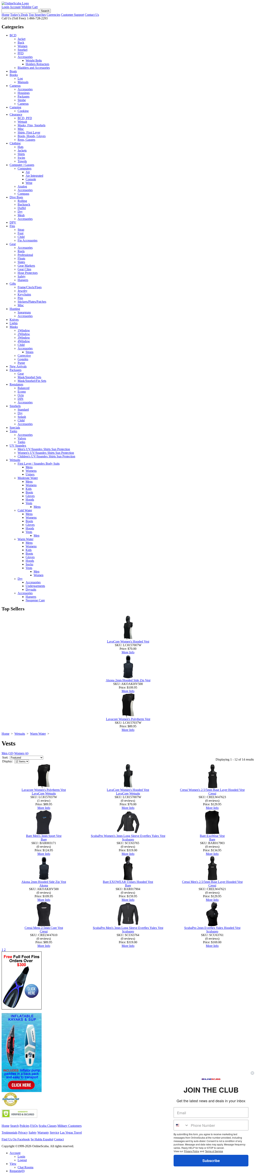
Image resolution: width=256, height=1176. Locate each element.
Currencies (53, 14)
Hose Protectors (28, 273)
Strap (21, 229)
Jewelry (22, 291)
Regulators (16, 384)
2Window (24, 334)
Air (28, 172)
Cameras (15, 85)
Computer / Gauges (22, 165)
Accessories (25, 57)
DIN (20, 398)
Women (22, 46)
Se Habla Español (42, 1139)
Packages (23, 96)
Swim (21, 157)
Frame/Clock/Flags (30, 287)
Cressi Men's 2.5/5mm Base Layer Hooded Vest (212, 881)
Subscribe (211, 1160)
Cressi (212, 793)
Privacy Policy (191, 1151)
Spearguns (24, 312)
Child (21, 237)
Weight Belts (34, 60)
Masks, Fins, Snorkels (31, 125)
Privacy (23, 1132)
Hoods (30, 499)
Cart (35, 7)
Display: (7, 761)
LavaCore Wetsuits (44, 793)
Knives (14, 319)
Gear (13, 244)
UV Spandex (18, 445)
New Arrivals (18, 366)
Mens (29, 467)
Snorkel (22, 49)
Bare (44, 839)
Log (20, 78)
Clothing (15, 143)
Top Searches (37, 14)
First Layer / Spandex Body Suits (39, 463)
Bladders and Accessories (34, 67)
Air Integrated (34, 175)
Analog (22, 186)
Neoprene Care (35, 600)
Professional (25, 255)
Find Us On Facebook (16, 1139)
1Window (24, 330)
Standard (23, 409)
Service (54, 1132)
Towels (22, 161)
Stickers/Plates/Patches (32, 301)
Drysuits (31, 589)
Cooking (23, 111)
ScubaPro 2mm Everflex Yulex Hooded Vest (212, 927)
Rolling (22, 201)
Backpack (24, 204)
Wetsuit (22, 121)
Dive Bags (16, 197)
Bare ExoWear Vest (212, 836)
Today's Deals (19, 14)
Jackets (22, 150)
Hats (20, 147)
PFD (21, 53)
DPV (13, 222)
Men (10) (7, 753)
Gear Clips (24, 269)
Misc (21, 129)
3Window (24, 337)
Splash (22, 416)
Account (15, 7)
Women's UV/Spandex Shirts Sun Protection (46, 452)
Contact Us (92, 14)
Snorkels (15, 406)
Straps (29, 352)
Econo (22, 391)
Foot (20, 233)
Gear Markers (26, 265)
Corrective (24, 355)
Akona (43, 885)
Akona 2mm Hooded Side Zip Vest (128, 680)
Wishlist (26, 7)
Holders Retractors (37, 64)
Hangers (23, 280)
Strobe (22, 100)
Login (5, 7)
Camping (15, 107)
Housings (24, 93)
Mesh (21, 215)
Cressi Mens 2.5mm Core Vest (44, 927)
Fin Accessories (27, 240)
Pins (20, 298)
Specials (15, 427)
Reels (21, 251)
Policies (24, 1125)
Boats (13, 71)
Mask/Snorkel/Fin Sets (32, 380)
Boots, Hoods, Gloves (32, 136)
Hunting (15, 308)
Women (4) (21, 753)
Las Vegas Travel (71, 1132)
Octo (21, 395)
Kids (29, 488)
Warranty (43, 1132)
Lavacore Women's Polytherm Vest (128, 719)
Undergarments (35, 586)
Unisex (30, 474)
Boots (29, 492)
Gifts (13, 283)
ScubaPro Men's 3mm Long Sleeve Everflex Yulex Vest (128, 927)
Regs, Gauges (26, 139)
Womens (31, 470)
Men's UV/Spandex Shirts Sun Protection (44, 449)
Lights (14, 323)
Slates (21, 262)
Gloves (30, 496)
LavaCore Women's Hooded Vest (128, 641)
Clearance (16, 114)
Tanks (13, 431)
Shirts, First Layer (29, 132)
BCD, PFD (25, 118)
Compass (23, 193)
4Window (24, 341)
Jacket (21, 39)
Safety (22, 276)
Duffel (22, 208)
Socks (29, 564)
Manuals (23, 82)
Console (31, 179)
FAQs (34, 1125)
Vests (29, 503)
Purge (21, 362)
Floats (21, 258)
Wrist (29, 183)
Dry (20, 211)
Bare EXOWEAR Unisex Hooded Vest (128, 881)
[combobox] (181, 1125)
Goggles (23, 359)
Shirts (21, 154)
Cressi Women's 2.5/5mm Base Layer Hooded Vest (212, 790)
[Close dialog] (252, 1073)
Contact (59, 1139)
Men (36, 535)
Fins (12, 226)
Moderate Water (28, 478)
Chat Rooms (25, 1167)
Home (5, 14)
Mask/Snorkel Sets (29, 377)
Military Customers (69, 1125)
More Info (128, 652)
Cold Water (25, 510)
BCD (13, 35)
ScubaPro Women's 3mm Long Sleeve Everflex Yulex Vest (128, 836)
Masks (14, 326)
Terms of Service (214, 1151)
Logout (22, 1160)
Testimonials (9, 1132)
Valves (22, 438)
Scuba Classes (48, 1125)
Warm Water (25, 539)
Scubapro (128, 839)
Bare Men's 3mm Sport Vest (43, 836)
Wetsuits (15, 460)
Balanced (23, 388)
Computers (24, 168)
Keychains (24, 294)
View (13, 1163)
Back (21, 42)
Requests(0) (17, 1171)
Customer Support (72, 14)
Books (14, 75)
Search (14, 1125)
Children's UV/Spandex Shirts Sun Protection (46, 456)
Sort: (5, 757)
